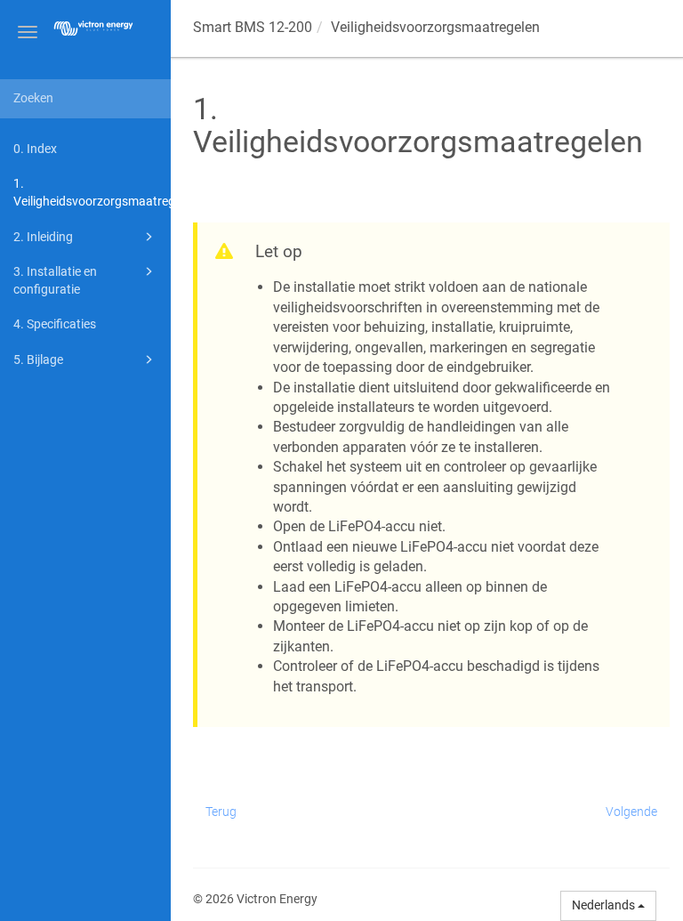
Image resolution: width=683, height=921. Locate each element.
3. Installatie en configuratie (55, 280)
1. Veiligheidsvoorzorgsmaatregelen (92, 192)
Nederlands (605, 905)
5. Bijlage (38, 359)
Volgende (631, 811)
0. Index (35, 148)
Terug (221, 811)
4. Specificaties (54, 324)
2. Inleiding (43, 237)
